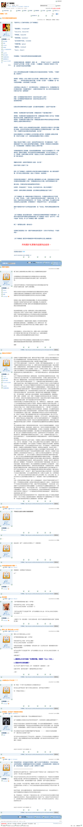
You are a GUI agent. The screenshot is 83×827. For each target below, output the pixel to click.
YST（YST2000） (14, 759)
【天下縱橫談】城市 (19, 8)
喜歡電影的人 (6, 59)
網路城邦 (59, 1)
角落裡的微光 (6, 57)
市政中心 (56, 10)
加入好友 (8, 35)
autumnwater (6, 281)
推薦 (57, 19)
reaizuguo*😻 (6, 296)
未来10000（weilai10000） (16, 508)
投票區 (24, 10)
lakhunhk (6, 521)
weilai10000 (6, 553)
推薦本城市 (14, 6)
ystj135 (6, 580)
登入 (72, 825)
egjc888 (5, 53)
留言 (4, 35)
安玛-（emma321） (14, 713)
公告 (6, 13)
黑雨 (4, 43)
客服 (35, 823)
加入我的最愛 (20, 6)
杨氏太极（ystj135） (14, 631)
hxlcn (6, 367)
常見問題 (14, 823)
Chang (4, 376)
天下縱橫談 (10, 3)
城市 (4, 8)
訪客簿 (49, 10)
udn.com (60, 823)
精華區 (19, 10)
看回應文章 (34, 15)
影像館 (30, 10)
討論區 (13, 10)
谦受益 (6, 611)
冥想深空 (6, 726)
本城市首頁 (6, 10)
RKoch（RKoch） (14, 567)
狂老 (4, 735)
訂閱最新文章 (26, 6)
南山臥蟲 (5, 41)
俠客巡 (4, 47)
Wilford (4, 290)
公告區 (43, 10)
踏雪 (4, 294)
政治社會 (8, 8)
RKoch (6, 644)
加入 (74, 825)
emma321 (6, 772)
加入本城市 (9, 6)
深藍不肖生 (5, 378)
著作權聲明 (24, 823)
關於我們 (10, 823)
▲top (60, 821)
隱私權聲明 (30, 823)
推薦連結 (37, 10)
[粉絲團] (1, 825)
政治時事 (12, 8)
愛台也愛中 (5, 55)
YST (10, 5)
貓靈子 (17, 5)
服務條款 (19, 823)
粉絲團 (4, 825)
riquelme (5, 292)
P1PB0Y (5, 45)
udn (2, 8)
